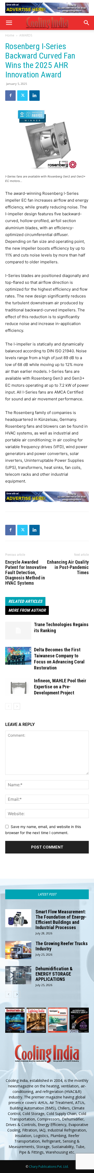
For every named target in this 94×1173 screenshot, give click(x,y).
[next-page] (17, 706)
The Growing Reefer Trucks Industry (62, 946)
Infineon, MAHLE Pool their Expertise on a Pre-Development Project (60, 686)
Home (9, 35)
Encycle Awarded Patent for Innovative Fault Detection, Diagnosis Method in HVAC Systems (25, 572)
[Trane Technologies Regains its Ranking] (18, 631)
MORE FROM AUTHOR (27, 610)
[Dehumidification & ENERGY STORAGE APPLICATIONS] (18, 975)
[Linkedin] (34, 95)
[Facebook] (10, 95)
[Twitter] (22, 95)
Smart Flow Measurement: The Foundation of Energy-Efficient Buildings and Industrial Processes (61, 919)
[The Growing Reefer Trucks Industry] (18, 950)
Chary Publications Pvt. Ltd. (49, 1166)
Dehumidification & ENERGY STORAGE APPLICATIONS (54, 974)
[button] (9, 23)
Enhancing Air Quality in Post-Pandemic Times (68, 567)
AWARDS (25, 35)
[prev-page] (8, 706)
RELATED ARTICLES (25, 601)
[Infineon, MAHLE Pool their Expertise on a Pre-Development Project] (18, 687)
